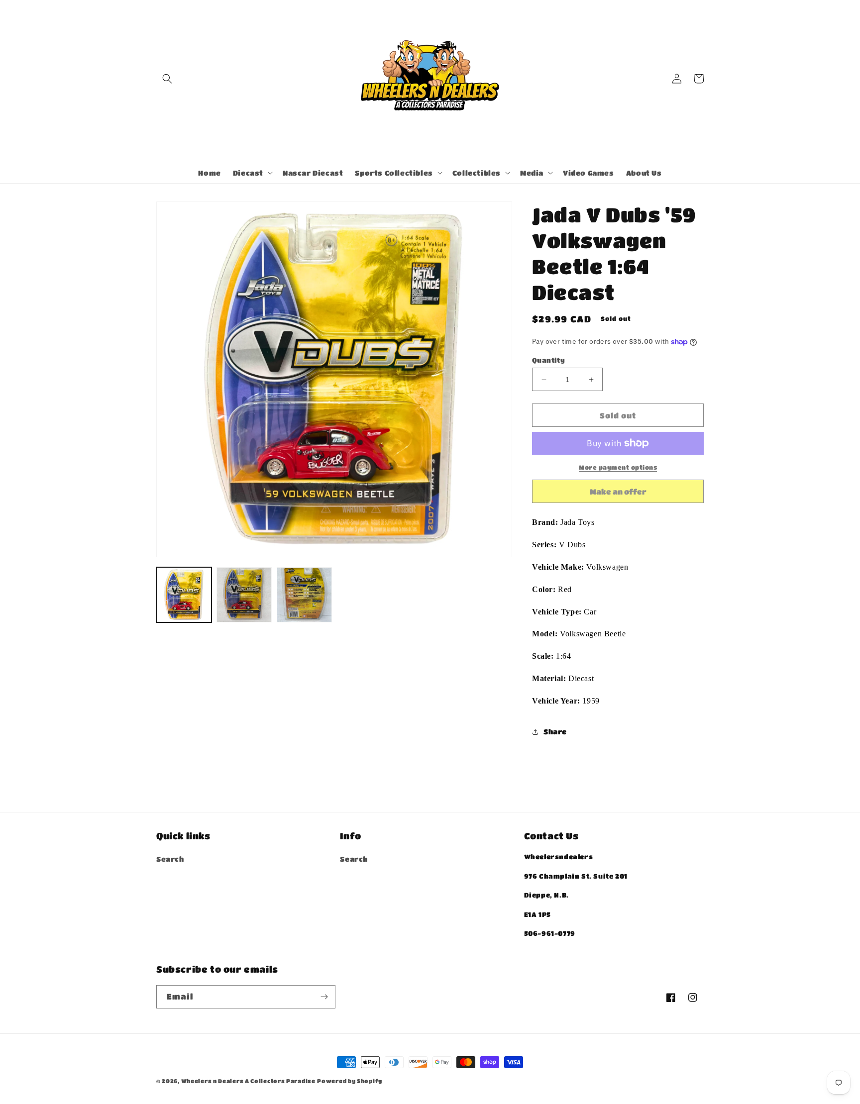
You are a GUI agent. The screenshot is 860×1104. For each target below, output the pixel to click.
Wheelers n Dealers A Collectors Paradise (248, 1081)
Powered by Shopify (349, 1081)
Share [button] (555, 731)
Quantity (548, 360)
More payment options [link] (618, 467)
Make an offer (618, 495)
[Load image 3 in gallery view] (304, 594)
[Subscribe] (324, 996)
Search (170, 859)
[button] (167, 79)
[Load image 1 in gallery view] (184, 594)
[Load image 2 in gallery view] (244, 594)
